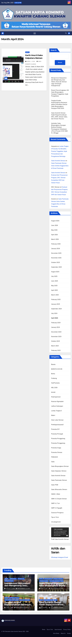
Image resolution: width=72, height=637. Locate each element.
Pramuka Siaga (56, 448)
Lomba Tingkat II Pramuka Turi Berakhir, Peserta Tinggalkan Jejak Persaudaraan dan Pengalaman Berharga (59, 151)
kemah (53, 392)
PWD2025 (54, 457)
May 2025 (54, 285)
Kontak (69, 633)
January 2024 (55, 327)
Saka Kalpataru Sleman (58, 471)
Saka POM (54, 485)
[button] (66, 33)
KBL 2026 (54, 387)
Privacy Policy (67, 629)
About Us (63, 633)
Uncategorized (56, 522)
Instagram (61, 557)
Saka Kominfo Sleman (58, 160)
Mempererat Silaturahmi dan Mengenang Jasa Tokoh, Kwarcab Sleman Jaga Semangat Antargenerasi (59, 81)
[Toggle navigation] (34, 33)
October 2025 (55, 262)
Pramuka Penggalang (58, 438)
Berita (27, 52)
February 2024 (56, 322)
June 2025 (54, 281)
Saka (53, 461)
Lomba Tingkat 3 (56, 410)
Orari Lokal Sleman (57, 420)
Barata (53, 364)
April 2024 (54, 318)
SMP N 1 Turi (55, 503)
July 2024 (54, 313)
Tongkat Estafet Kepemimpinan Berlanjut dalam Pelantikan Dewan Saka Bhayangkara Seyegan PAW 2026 (59, 104)
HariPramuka (55, 383)
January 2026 (55, 248)
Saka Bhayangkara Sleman (60, 466)
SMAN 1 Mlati (55, 494)
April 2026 (54, 234)
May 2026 (54, 230)
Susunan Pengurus (57, 512)
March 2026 (55, 239)
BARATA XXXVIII (56, 369)
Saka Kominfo (58, 629)
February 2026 (56, 244)
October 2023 (55, 341)
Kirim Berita (56, 633)
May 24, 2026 (44, 607)
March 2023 (55, 346)
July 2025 (54, 276)
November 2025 (56, 258)
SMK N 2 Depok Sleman (59, 498)
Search (54, 50)
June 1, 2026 (44, 588)
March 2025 (55, 295)
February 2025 (56, 299)
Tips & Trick (55, 517)
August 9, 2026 (10, 588)
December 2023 (56, 332)
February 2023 (56, 350)
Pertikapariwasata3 (57, 424)
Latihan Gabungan (57, 406)
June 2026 (54, 225)
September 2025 (56, 267)
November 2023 (56, 336)
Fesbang (54, 378)
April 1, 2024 (31, 61)
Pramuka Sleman (56, 452)
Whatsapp (54, 557)
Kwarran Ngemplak (57, 401)
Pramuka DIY (55, 429)
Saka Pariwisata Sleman (59, 480)
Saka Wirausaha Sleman (59, 489)
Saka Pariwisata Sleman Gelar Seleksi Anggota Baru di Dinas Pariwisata (59, 165)
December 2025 (56, 253)
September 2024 (56, 308)
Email (66, 557)
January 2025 (55, 304)
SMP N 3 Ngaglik (56, 508)
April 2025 (54, 290)
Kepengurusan (56, 397)
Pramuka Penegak (57, 434)
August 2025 (55, 271)
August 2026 (55, 221)
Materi (53, 415)
